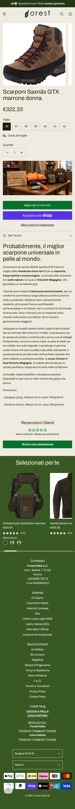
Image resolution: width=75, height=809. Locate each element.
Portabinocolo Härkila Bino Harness (24, 523)
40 (45, 126)
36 (6, 126)
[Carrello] (70, 14)
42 (64, 126)
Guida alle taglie (17, 135)
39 (35, 126)
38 (26, 126)
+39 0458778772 (37, 578)
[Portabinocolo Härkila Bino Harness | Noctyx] (19, 542)
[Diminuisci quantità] (7, 152)
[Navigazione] (4, 14)
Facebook (25, 730)
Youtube (51, 730)
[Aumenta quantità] (21, 152)
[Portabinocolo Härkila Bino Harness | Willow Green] (5, 542)
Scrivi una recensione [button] (37, 444)
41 (54, 126)
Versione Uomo (13, 397)
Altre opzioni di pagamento (37, 224)
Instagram (38, 730)
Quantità (8, 145)
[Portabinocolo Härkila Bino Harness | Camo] (12, 542)
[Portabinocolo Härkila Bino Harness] (26, 496)
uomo (56, 378)
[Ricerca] (62, 14)
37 (16, 126)
